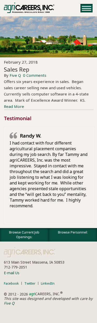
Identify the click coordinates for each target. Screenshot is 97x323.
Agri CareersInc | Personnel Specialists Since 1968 (30, 252)
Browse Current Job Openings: (24, 234)
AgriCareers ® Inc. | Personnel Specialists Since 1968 (29, 8)
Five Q (15, 75)
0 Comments (34, 75)
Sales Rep (16, 69)
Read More (14, 106)
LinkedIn (48, 283)
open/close (86, 8)
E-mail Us (11, 272)
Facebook (11, 283)
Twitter (29, 283)
